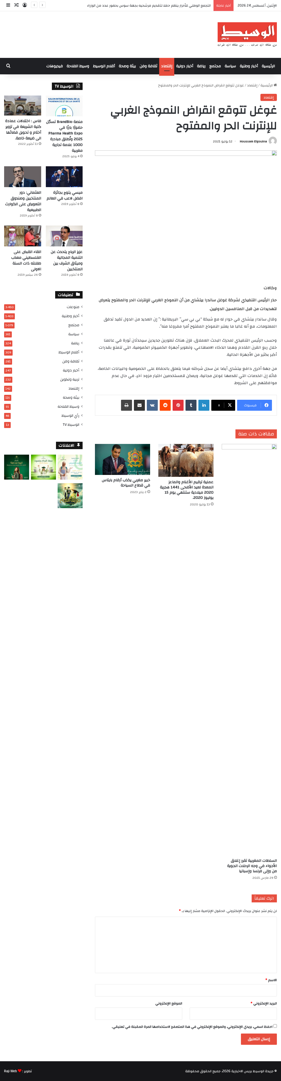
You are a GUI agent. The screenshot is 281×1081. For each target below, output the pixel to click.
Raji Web (10, 1071)
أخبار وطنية (249, 66)
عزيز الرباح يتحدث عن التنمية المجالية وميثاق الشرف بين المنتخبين (67, 260)
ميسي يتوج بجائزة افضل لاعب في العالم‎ (65, 195)
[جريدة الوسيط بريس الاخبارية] (247, 34)
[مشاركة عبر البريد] (139, 405)
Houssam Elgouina (253, 141)
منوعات (73, 307)
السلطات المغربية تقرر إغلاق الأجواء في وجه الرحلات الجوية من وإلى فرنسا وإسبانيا (252, 866)
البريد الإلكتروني (264, 1003)
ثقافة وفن (148, 66)
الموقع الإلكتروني (168, 1003)
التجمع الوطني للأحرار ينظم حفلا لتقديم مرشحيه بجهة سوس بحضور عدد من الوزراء (149, 5)
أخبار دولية (184, 66)
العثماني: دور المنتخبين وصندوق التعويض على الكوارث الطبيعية (23, 201)
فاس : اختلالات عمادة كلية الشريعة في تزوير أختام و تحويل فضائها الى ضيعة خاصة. (23, 129)
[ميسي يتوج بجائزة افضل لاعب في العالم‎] (64, 176)
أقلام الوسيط (104, 66)
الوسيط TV (71, 424)
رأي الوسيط (70, 415)
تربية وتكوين (69, 379)
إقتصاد (166, 66)
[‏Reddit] (165, 405)
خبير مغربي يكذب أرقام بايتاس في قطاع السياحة (126, 483)
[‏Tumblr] (191, 405)
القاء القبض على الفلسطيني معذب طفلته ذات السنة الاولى (26, 260)
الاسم (271, 980)
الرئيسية (268, 66)
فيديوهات (54, 66)
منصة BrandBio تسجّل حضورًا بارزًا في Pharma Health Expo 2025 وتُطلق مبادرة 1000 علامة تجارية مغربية (64, 136)
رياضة (201, 66)
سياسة (230, 66)
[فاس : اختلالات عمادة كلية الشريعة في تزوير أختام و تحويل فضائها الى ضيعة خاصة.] (22, 105)
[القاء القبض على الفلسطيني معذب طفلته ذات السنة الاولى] (22, 236)
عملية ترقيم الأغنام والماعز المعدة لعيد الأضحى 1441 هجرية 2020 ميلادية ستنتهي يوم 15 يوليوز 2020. (186, 489)
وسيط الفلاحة (78, 66)
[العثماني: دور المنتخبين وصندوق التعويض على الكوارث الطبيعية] (22, 176)
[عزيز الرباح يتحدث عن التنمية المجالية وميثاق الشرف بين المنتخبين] (64, 236)
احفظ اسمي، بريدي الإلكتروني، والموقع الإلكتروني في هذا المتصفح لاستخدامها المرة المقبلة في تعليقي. (192, 1026)
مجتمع (215, 66)
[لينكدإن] (203, 405)
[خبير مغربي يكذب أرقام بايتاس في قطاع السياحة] (122, 459)
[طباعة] (126, 405)
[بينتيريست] (178, 405)
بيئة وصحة (127, 66)
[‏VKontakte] (152, 405)
